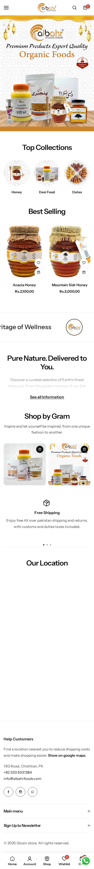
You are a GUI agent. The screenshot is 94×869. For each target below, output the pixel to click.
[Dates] (77, 173)
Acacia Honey (24, 285)
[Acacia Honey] (24, 251)
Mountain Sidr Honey (69, 285)
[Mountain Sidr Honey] (70, 251)
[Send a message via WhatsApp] (86, 861)
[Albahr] (47, 8)
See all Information (47, 396)
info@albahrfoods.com (22, 778)
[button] (50, 545)
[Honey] (17, 173)
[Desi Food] (47, 173)
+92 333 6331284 (18, 772)
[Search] (74, 7)
